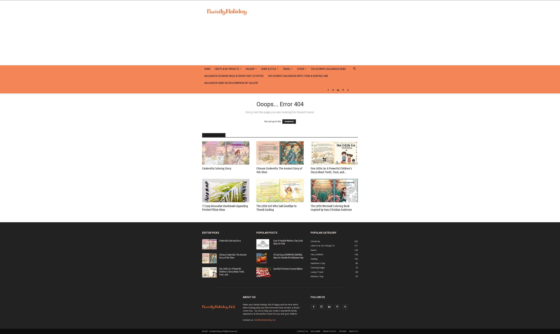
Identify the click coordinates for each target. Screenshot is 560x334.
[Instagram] (333, 89)
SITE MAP (342, 331)
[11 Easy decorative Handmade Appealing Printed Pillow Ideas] (225, 190)
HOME (207, 68)
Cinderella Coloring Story (216, 168)
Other (300, 68)
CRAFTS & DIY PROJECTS (227, 68)
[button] (354, 69)
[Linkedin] (338, 89)
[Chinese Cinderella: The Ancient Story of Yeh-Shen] (280, 153)
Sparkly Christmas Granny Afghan (288, 268)
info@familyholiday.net (264, 320)
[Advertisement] (280, 43)
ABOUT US (353, 331)
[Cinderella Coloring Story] (225, 153)
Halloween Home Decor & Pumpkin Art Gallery (231, 82)
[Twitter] (348, 89)
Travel (286, 68)
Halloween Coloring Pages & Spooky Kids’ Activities (234, 75)
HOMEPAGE (289, 122)
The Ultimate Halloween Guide (328, 68)
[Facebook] (328, 89)
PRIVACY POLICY (329, 331)
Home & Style (268, 68)
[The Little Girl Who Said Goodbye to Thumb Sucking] (280, 190)
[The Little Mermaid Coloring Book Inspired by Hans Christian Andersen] (334, 190)
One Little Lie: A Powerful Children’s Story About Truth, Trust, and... (331, 170)
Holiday (250, 68)
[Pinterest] (343, 89)
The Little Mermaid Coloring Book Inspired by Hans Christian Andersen (331, 207)
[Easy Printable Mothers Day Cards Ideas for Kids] (262, 244)
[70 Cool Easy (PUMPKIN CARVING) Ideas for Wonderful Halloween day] (261, 258)
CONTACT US (302, 331)
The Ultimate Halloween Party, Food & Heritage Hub (298, 75)
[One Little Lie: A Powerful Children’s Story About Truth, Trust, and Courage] (334, 153)
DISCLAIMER (315, 331)
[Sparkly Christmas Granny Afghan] (263, 272)
